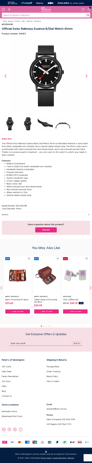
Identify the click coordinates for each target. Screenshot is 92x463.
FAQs (4, 386)
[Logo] (46, 9)
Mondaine (37, 21)
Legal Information (59, 458)
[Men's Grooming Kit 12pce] (17, 275)
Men (23, 21)
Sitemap (71, 458)
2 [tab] (43, 326)
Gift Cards (6, 366)
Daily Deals (7, 371)
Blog (4, 391)
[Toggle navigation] (3, 9)
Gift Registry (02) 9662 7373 (59, 424)
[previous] (2, 288)
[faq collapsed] (88, 214)
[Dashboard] (9, 9)
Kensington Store (9, 411)
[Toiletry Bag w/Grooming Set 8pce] (46, 275)
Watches (29, 21)
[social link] (4, 429)
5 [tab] (50, 326)
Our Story (6, 381)
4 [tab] (48, 326)
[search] (88, 15)
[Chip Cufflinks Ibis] (75, 275)
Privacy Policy (46, 458)
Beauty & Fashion (14, 21)
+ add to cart (18, 311)
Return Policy (52, 376)
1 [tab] (41, 326)
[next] (90, 288)
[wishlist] (83, 9)
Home (5, 21)
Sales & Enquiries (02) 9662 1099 (61, 419)
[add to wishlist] (29, 259)
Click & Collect (53, 381)
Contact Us (7, 396)
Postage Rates (53, 366)
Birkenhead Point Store (12, 416)
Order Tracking (53, 371)
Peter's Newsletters (10, 376)
